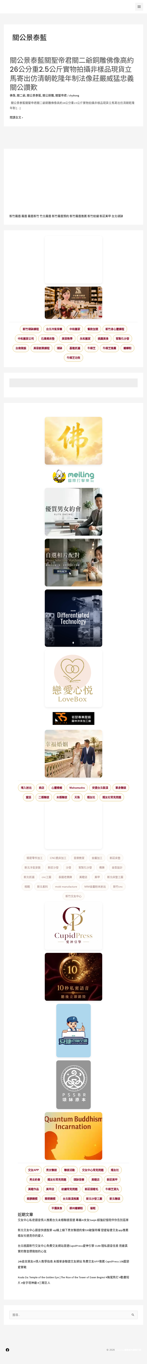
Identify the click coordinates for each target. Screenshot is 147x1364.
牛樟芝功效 (73, 357)
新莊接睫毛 (91, 1189)
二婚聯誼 (43, 797)
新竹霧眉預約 (60, 216)
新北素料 (42, 886)
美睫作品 (33, 1189)
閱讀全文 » (16, 117)
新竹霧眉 (15, 216)
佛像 (13, 95)
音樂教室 (79, 857)
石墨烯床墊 (48, 338)
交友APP (33, 1170)
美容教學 (67, 338)
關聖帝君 (61, 95)
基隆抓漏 (74, 348)
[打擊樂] (73, 476)
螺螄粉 (127, 348)
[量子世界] (73, 1136)
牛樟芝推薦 (109, 348)
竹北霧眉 (45, 216)
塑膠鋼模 (32, 1198)
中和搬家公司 (26, 338)
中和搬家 (74, 329)
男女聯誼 (51, 1170)
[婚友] (73, 678)
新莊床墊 (115, 857)
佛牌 (102, 867)
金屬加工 (97, 857)
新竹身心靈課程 (114, 329)
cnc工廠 (46, 877)
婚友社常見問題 (111, 797)
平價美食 (56, 1208)
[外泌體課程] (73, 303)
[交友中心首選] (73, 926)
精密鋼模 (50, 1198)
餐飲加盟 (92, 329)
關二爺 (21, 95)
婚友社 (91, 797)
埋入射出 (26, 787)
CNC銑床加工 (58, 857)
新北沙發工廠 (94, 1198)
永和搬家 (85, 338)
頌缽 (59, 348)
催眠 (93, 1208)
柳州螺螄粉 (76, 1208)
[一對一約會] (73, 512)
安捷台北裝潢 (100, 787)
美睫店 (83, 877)
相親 (27, 886)
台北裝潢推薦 (71, 1198)
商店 (41, 787)
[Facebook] (7, 1350)
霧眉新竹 (33, 216)
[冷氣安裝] (73, 1030)
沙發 (68, 867)
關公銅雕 (48, 95)
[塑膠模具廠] (73, 618)
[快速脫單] (73, 754)
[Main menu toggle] (139, 7)
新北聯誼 (114, 1198)
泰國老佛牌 (65, 877)
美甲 (97, 877)
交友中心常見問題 (93, 1170)
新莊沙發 (53, 867)
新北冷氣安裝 (32, 867)
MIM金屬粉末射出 (95, 886)
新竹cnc (118, 886)
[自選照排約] (73, 562)
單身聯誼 (120, 787)
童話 (28, 797)
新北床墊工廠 (115, 877)
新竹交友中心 (73, 896)
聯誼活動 (69, 1170)
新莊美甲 (105, 216)
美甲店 (50, 1189)
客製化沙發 (122, 338)
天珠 (77, 797)
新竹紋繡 (93, 216)
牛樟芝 (91, 348)
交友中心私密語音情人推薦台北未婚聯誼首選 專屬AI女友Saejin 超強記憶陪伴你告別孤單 (73, 1220)
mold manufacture (66, 886)
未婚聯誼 (61, 797)
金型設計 (117, 867)
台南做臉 (21, 348)
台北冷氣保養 (54, 329)
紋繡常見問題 (69, 1189)
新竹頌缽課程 (31, 329)
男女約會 (34, 1179)
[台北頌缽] (73, 1084)
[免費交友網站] (73, 977)
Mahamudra (77, 787)
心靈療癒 (56, 787)
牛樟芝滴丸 (112, 1189)
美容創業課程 (41, 348)
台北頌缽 (117, 216)
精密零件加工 (35, 857)
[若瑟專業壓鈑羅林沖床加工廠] (73, 718)
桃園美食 (103, 338)
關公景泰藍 (34, 95)
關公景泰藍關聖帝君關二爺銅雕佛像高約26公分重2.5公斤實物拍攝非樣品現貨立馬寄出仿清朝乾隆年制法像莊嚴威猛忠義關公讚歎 (72, 74)
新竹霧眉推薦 (78, 216)
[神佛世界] (73, 441)
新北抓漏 (29, 877)
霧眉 (24, 216)
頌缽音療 (79, 1179)
